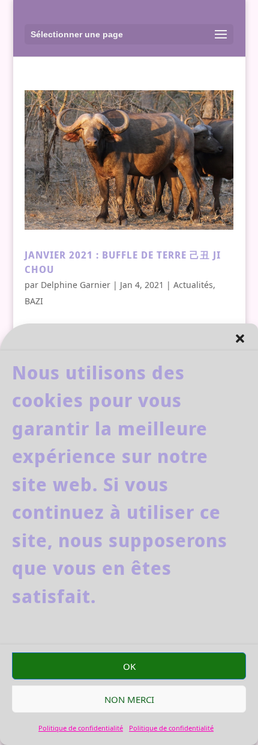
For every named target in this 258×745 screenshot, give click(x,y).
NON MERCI (129, 699)
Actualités (193, 284)
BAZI (34, 301)
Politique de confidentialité (80, 727)
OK (129, 666)
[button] (240, 339)
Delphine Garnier (75, 284)
